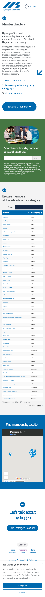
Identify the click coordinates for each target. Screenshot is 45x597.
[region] (22, 579)
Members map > (13, 93)
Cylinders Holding (7, 361)
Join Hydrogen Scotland (22, 528)
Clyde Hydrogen (7, 280)
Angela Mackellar (7, 224)
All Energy (5, 250)
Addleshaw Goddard (7, 372)
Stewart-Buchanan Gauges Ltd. (10, 384)
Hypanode (5, 217)
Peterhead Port (7, 387)
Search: (11, 207)
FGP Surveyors (6, 246)
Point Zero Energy (7, 254)
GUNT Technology (7, 324)
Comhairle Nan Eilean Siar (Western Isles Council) (14, 376)
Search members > (15, 80)
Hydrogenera (6, 235)
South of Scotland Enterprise (10, 391)
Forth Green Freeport (8, 269)
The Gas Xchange (7, 276)
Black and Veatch (7, 339)
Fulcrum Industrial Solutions (9, 291)
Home (12, 550)
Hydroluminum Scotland (8, 313)
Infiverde (5, 295)
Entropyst (5, 302)
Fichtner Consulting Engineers (10, 232)
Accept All (22, 585)
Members (23, 550)
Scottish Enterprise (7, 395)
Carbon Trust (6, 335)
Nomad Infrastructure (8, 298)
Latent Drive (6, 283)
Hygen (4, 306)
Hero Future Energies (8, 380)
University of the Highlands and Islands (12, 317)
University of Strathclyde (9, 398)
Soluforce (5, 261)
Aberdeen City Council (8, 350)
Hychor (5, 332)
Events (12, 553)
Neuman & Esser (7, 272)
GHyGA (5, 228)
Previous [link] (32, 405)
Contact (32, 553)
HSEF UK (5, 321)
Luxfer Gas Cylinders (8, 287)
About (22, 553)
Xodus (4, 309)
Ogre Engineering (7, 258)
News (32, 550)
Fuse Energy (6, 343)
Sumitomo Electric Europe (9, 265)
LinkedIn (22, 545)
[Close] (42, 563)
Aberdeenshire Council (8, 369)
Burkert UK (6, 239)
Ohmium (5, 243)
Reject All (22, 592)
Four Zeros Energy (7, 354)
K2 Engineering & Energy (9, 328)
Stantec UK (6, 346)
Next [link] (39, 405)
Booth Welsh (6, 358)
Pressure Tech (6, 365)
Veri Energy (6, 220)
